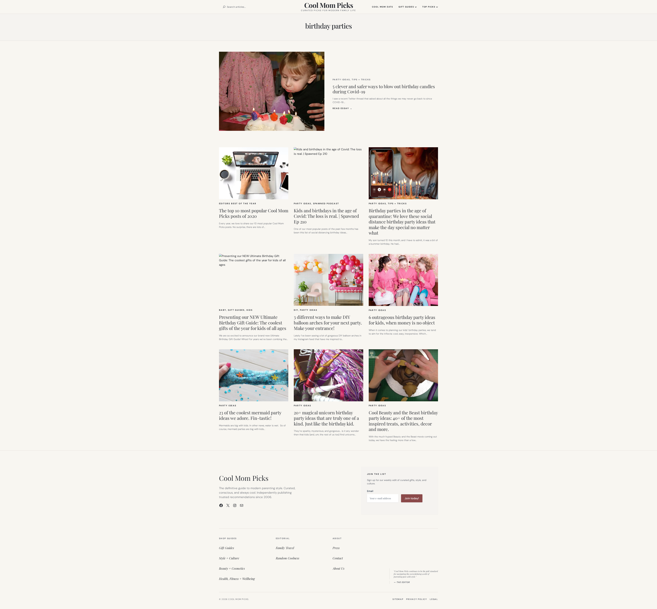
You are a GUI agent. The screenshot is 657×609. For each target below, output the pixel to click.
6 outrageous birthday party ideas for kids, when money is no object (402, 320)
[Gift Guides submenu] (416, 7)
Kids (250, 310)
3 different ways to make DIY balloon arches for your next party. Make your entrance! (328, 322)
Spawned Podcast (326, 203)
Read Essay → (342, 108)
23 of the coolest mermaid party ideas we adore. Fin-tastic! (250, 415)
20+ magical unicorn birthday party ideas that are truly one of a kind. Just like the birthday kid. (326, 418)
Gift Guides (236, 310)
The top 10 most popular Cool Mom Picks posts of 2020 (253, 213)
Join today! (412, 498)
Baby (222, 310)
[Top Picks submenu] (437, 7)
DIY (296, 310)
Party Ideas (341, 79)
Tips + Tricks (361, 79)
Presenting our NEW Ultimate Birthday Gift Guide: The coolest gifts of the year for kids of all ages (252, 322)
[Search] (224, 7)
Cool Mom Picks (328, 5)
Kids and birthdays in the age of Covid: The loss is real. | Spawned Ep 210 (326, 216)
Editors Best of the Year (237, 203)
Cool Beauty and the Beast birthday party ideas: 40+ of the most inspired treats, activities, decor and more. (403, 421)
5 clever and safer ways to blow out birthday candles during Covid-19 (384, 89)
